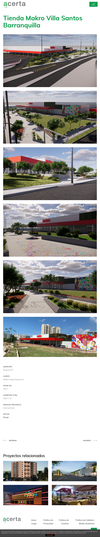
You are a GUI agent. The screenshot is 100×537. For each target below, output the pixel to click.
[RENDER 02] (50, 230)
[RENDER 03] (50, 173)
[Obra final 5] (50, 337)
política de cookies (52, 533)
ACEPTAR (50, 535)
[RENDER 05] (50, 117)
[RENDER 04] (50, 60)
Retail (6, 417)
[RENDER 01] (50, 286)
